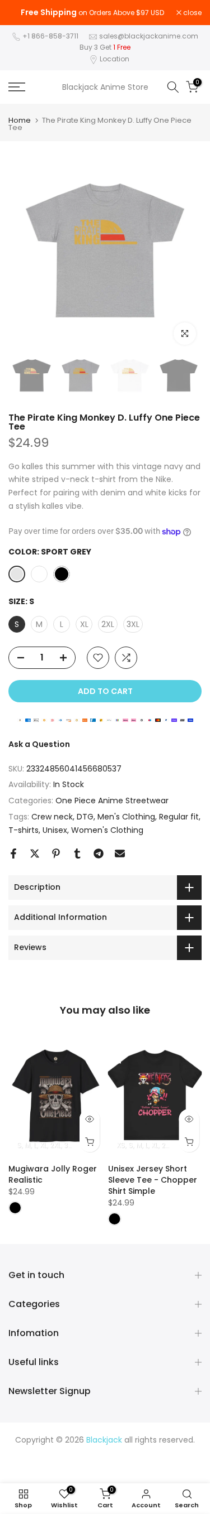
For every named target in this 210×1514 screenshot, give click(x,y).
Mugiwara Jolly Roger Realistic (52, 1174)
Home (19, 120)
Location (114, 59)
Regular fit (179, 816)
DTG (85, 816)
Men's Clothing (126, 816)
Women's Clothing (107, 830)
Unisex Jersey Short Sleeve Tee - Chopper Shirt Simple (152, 1180)
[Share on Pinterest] (56, 853)
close (191, 12)
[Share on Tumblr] (77, 853)
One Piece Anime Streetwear (112, 800)
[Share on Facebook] (13, 853)
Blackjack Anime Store (105, 87)
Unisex (55, 830)
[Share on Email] (120, 853)
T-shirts (23, 830)
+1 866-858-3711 (50, 36)
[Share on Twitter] (35, 853)
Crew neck (52, 816)
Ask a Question (39, 744)
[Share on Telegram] (99, 853)
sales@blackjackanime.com (148, 36)
